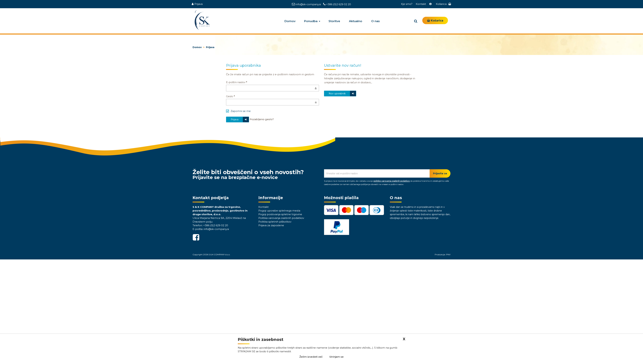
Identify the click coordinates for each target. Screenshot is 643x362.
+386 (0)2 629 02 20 (338, 4)
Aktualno (355, 21)
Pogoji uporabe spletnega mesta (279, 210)
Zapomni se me (241, 111)
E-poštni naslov (236, 82)
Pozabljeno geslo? (262, 119)
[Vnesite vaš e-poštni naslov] (272, 88)
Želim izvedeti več (311, 356)
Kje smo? (406, 4)
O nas (375, 21)
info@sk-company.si (308, 4)
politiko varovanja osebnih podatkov (392, 181)
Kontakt (421, 4)
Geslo (230, 96)
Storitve (334, 21)
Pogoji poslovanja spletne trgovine (280, 214)
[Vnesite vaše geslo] (272, 102)
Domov (290, 21)
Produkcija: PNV (442, 254)
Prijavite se (440, 173)
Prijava (198, 4)
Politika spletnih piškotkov (274, 221)
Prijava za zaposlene (271, 225)
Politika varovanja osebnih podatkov (281, 218)
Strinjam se (336, 356)
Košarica (436, 20)
